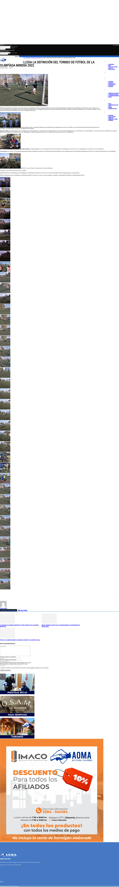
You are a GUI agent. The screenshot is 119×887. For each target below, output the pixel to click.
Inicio (24, 57)
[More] (22, 70)
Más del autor (22, 610)
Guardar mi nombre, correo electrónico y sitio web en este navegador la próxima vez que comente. (25, 667)
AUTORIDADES (111, 64)
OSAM (107, 112)
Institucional (108, 61)
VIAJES (109, 106)
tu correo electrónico (13, 52)
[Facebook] (2, 70)
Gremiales (108, 78)
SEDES (109, 65)
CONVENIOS (110, 81)
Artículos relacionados (8, 610)
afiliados (107, 90)
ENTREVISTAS (111, 85)
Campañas (110, 120)
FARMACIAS (110, 117)
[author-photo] (3, 607)
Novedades (110, 115)
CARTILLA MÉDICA (112, 116)
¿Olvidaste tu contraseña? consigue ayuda (7, 50)
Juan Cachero (3, 608)
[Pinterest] (12, 70)
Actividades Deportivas (113, 95)
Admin (1, 881)
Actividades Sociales (113, 94)
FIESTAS (110, 97)
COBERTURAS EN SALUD (113, 105)
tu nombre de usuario (13, 46)
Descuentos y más (112, 108)
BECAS (109, 103)
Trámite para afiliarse (113, 93)
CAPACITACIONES (112, 84)
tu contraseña (12, 47)
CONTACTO (110, 68)
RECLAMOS (110, 86)
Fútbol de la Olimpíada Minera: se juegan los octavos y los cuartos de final (20, 640)
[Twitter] (7, 70)
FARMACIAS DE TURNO (113, 119)
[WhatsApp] (17, 70)
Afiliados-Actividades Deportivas (34, 57)
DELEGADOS (110, 82)
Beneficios (108, 100)
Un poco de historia (112, 66)
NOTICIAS (108, 72)
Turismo (110, 107)
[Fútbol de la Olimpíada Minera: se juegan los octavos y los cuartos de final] (7, 638)
